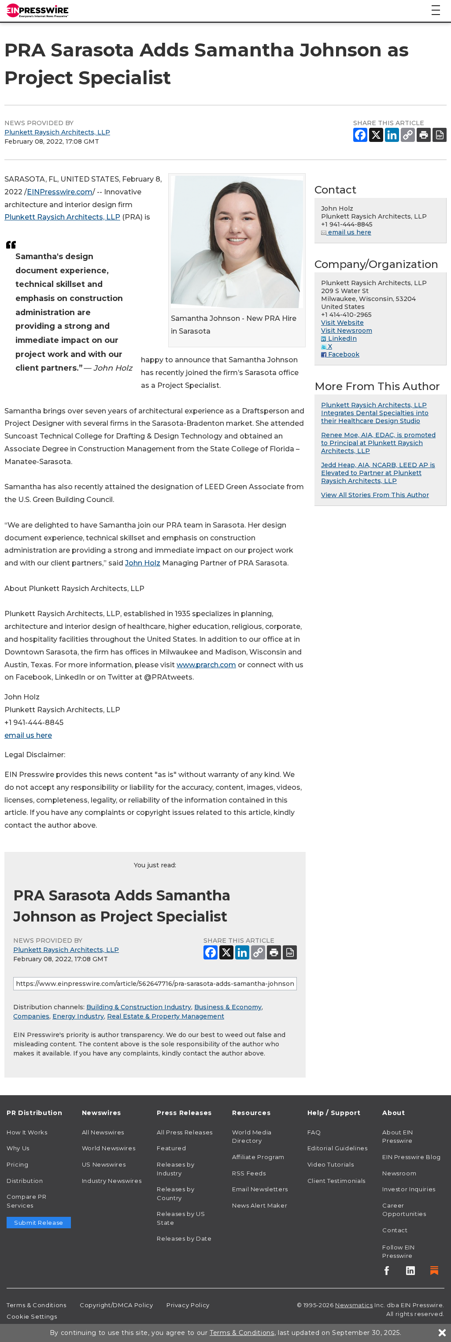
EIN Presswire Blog (411, 1156)
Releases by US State (181, 1218)
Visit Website (342, 323)
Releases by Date (184, 1238)
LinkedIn (341, 338)
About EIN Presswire (397, 1137)
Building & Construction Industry (138, 1007)
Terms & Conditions (37, 1305)
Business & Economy (228, 1007)
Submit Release (38, 1222)
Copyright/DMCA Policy (116, 1305)
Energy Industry (78, 1016)
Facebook (342, 354)
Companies (31, 1016)
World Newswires (109, 1148)
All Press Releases (185, 1132)
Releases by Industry (175, 1169)
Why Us (18, 1148)
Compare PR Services (26, 1201)
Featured (171, 1148)
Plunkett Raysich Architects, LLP (57, 132)
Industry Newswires (112, 1180)
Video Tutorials (330, 1164)
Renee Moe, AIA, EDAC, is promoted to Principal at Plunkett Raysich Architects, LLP (378, 443)
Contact (394, 1230)
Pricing (17, 1164)
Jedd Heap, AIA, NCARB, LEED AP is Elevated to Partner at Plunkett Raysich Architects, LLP (378, 473)
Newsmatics (354, 1305)
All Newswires (103, 1132)
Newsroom (399, 1173)
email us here (28, 735)
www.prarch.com (206, 665)
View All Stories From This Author (375, 495)
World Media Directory (252, 1137)
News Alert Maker (259, 1205)
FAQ (314, 1132)
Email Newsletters (260, 1189)
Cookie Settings (32, 1316)
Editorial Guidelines (337, 1148)
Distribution (25, 1180)
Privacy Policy (188, 1305)
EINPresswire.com (59, 192)
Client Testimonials (336, 1180)
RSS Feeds (249, 1173)
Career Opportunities (404, 1210)
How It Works (27, 1132)
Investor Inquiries (409, 1189)
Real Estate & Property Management (165, 1016)
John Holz (142, 563)
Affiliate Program (258, 1156)
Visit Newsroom (346, 331)
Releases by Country (175, 1193)
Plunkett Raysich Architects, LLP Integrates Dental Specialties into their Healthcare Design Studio (375, 413)
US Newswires (104, 1164)
